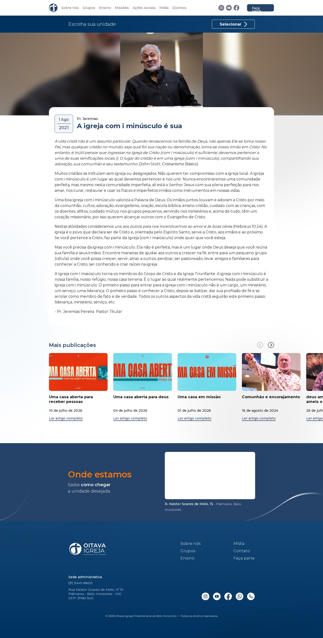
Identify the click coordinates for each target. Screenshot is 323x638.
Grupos (89, 8)
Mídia (164, 8)
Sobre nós (70, 8)
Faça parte (256, 9)
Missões (122, 8)
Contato (241, 551)
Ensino (105, 8)
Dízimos (179, 8)
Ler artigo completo (66, 418)
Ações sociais (144, 8)
